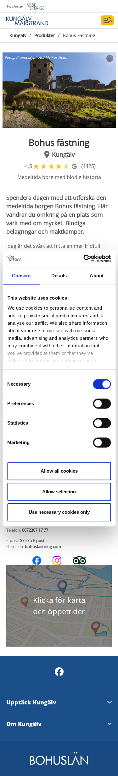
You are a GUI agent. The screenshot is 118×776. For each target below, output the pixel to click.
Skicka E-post (32, 540)
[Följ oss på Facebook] (36, 560)
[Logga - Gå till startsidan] (28, 20)
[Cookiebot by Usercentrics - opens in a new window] (84, 258)
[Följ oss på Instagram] (57, 560)
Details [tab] (59, 275)
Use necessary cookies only (59, 512)
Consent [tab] (21, 275)
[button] (59, 90)
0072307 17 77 (35, 530)
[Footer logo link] (59, 764)
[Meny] (107, 20)
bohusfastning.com (43, 546)
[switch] (102, 404)
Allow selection (59, 491)
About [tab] (97, 275)
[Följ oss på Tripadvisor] (79, 560)
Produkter (44, 35)
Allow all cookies (59, 471)
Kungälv (17, 35)
